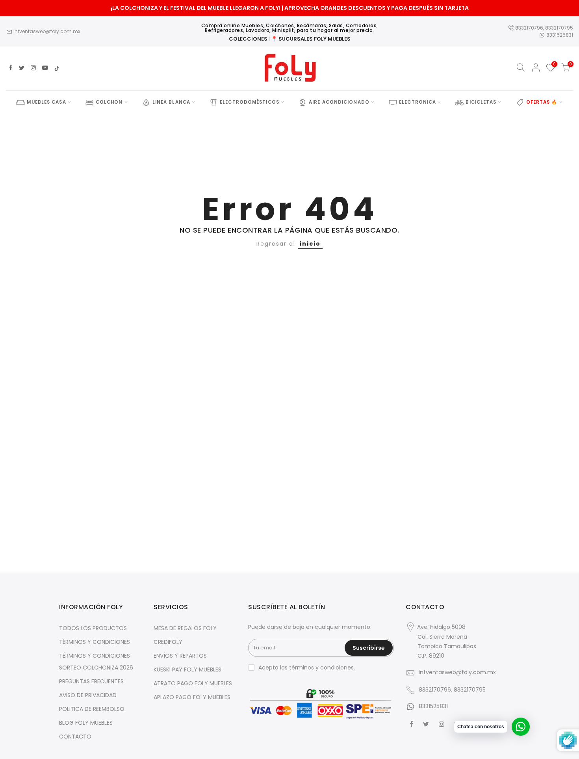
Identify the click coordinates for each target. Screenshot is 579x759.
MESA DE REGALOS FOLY (185, 628)
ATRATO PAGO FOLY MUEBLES (193, 683)
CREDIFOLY (168, 642)
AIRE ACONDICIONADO (339, 102)
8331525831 (559, 35)
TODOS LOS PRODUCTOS (93, 628)
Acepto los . (306, 667)
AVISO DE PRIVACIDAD (88, 695)
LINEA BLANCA (171, 102)
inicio (310, 244)
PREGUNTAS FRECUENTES (91, 681)
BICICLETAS (481, 102)
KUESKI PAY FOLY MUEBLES (187, 669)
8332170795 (559, 27)
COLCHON (109, 102)
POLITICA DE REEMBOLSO (91, 709)
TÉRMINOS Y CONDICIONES (94, 642)
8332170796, (529, 27)
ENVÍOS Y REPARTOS (180, 656)
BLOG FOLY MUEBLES (86, 723)
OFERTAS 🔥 (542, 102)
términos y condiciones (321, 667)
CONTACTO (75, 736)
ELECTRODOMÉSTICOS (249, 102)
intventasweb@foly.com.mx (46, 31)
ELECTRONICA (417, 102)
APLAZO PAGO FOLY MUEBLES (192, 697)
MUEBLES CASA (46, 102)
